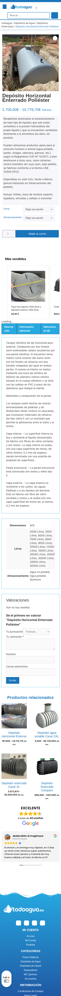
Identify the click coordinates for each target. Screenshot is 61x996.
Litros (6, 208)
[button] (5, 6)
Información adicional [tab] (26, 328)
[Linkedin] (34, 923)
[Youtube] (42, 923)
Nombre (11, 654)
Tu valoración (15, 636)
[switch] (6, 981)
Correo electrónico (17, 666)
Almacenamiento (12, 217)
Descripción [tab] (8, 328)
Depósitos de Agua (24, 23)
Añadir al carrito (37, 233)
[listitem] (28, 292)
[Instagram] (26, 923)
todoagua (6, 23)
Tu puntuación (14, 631)
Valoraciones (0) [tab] (49, 328)
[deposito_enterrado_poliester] (30, 62)
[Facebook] (18, 923)
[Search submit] (54, 15)
